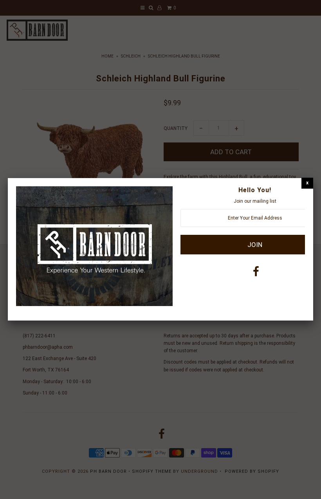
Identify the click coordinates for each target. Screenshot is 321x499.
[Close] (307, 183)
